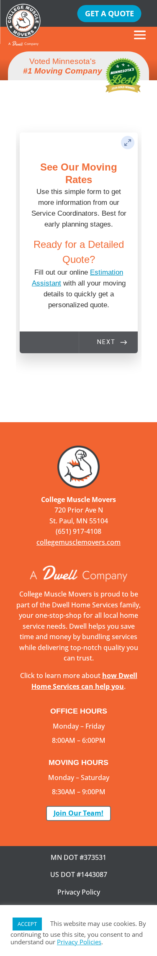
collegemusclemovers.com (78, 542)
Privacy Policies (79, 942)
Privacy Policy (78, 892)
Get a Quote (109, 13)
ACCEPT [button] (27, 924)
